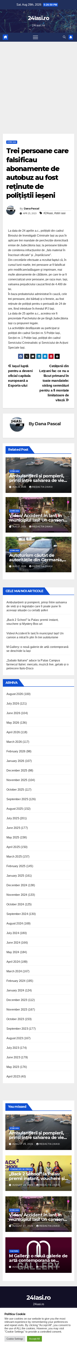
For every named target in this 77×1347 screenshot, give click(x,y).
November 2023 (16, 1009)
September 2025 (17, 799)
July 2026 (12, 703)
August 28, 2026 (23, 1185)
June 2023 (13, 1057)
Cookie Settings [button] (15, 1338)
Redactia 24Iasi (42, 487)
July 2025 (12, 818)
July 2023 (12, 1047)
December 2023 (16, 999)
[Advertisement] (38, 82)
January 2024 (15, 990)
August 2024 (14, 923)
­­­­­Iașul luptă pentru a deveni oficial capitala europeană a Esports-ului (20, 375)
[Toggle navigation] (35, 37)
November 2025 (16, 780)
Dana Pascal (31, 208)
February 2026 (16, 751)
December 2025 (16, 770)
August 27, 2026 (23, 1226)
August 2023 (14, 1038)
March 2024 (14, 971)
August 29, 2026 (23, 1144)
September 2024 (17, 913)
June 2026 (13, 713)
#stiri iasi (60, 213)
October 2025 (15, 789)
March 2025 (14, 856)
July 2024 (12, 933)
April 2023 (13, 1076)
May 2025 (12, 837)
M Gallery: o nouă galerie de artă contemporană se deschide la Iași (38, 1260)
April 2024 (13, 961)
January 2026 (15, 760)
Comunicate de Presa (21, 1169)
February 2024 (16, 980)
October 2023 (15, 1019)
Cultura (14, 1251)
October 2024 (15, 904)
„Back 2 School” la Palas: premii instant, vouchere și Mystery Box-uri (37, 1178)
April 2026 (13, 732)
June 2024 (13, 942)
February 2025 (16, 866)
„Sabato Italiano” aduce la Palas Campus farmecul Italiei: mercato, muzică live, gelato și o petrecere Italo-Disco (37, 664)
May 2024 (12, 952)
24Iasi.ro (38, 18)
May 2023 (12, 1066)
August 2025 (14, 808)
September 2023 (17, 1028)
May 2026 (12, 722)
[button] (64, 37)
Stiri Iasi (11, 142)
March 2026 (14, 741)
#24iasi (48, 213)
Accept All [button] (34, 1338)
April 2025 (13, 847)
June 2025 (13, 827)
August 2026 (14, 694)
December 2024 (16, 885)
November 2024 (16, 894)
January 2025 (15, 875)
